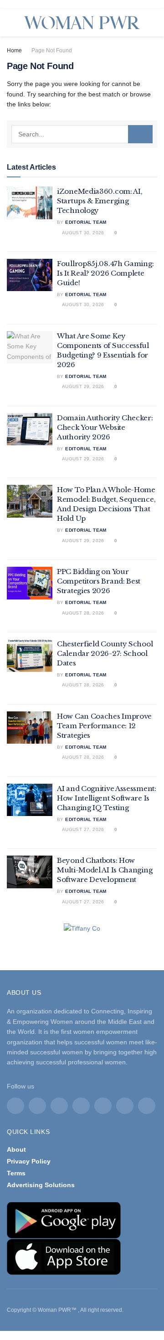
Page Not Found (51, 50)
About (16, 1149)
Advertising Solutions (41, 1185)
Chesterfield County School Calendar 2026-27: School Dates (105, 653)
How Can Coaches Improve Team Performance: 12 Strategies (104, 726)
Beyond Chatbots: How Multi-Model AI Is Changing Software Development (104, 870)
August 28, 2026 (82, 612)
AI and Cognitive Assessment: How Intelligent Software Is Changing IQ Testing (106, 798)
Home (14, 50)
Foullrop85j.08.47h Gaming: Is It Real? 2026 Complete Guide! (105, 273)
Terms (16, 1173)
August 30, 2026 (82, 232)
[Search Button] (140, 134)
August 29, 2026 (82, 386)
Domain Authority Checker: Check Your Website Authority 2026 (105, 427)
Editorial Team (86, 222)
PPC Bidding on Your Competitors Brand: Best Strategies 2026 (98, 581)
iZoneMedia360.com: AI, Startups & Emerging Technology (99, 201)
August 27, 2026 (82, 829)
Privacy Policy (29, 1161)
